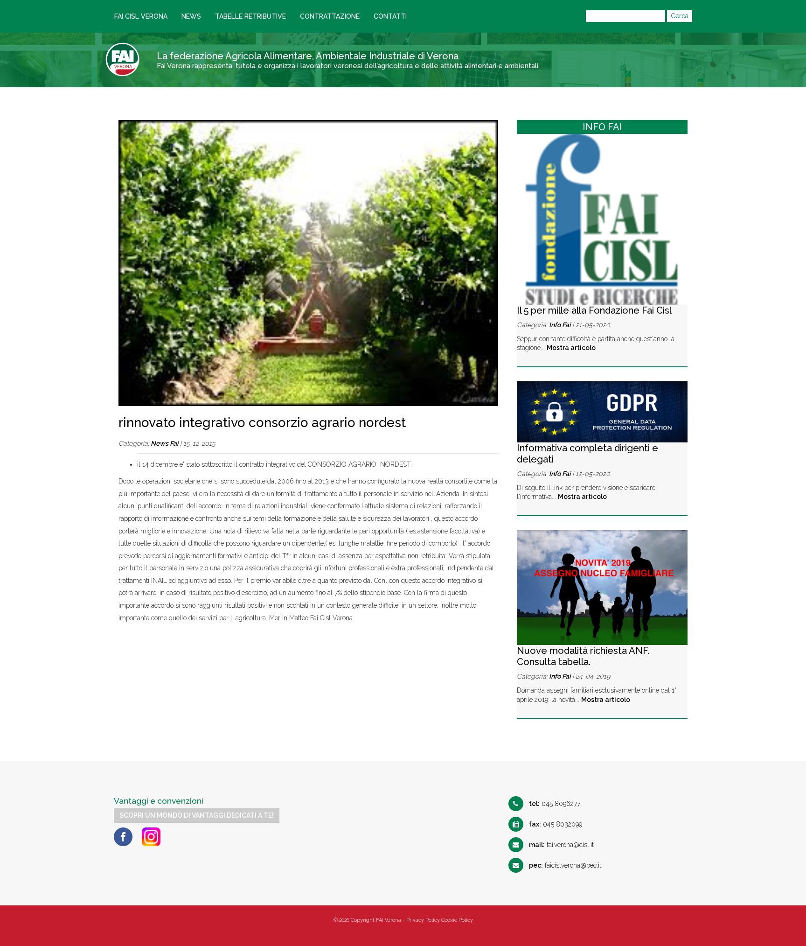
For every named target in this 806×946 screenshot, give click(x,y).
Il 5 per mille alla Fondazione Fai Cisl (594, 310)
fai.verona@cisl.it (561, 844)
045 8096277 (554, 803)
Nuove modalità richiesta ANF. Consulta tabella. (583, 656)
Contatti (390, 16)
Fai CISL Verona (140, 16)
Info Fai (559, 325)
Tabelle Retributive (250, 16)
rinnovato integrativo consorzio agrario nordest (262, 422)
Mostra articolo (571, 347)
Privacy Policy (423, 920)
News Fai (164, 443)
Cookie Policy (457, 920)
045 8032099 (555, 824)
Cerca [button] (679, 16)
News (191, 16)
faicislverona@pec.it (565, 865)
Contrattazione (330, 16)
